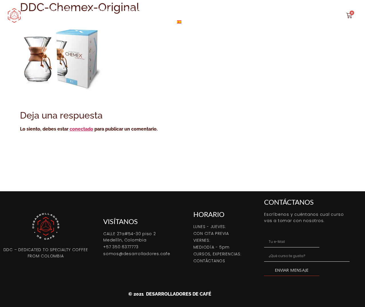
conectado (81, 129)
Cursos (175, 9)
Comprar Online (58, 9)
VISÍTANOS (120, 221)
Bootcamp (101, 9)
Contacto (314, 9)
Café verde (209, 9)
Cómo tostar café (139, 9)
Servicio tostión (246, 9)
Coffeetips (283, 9)
